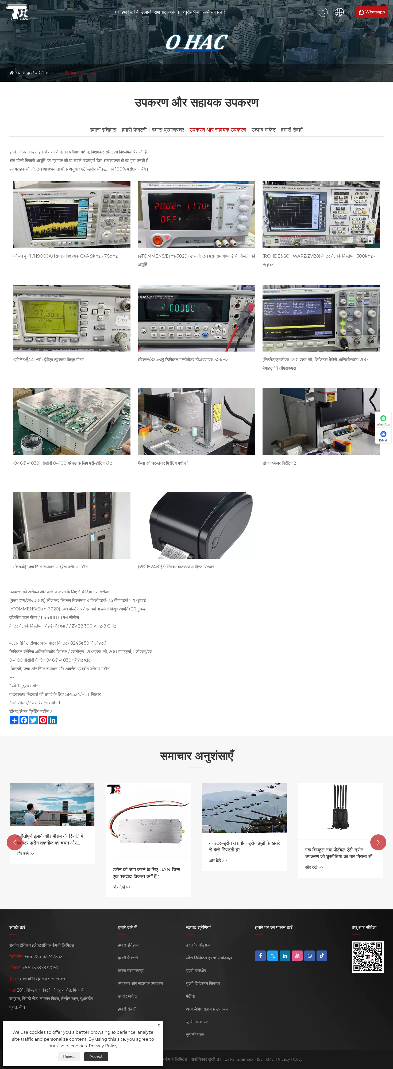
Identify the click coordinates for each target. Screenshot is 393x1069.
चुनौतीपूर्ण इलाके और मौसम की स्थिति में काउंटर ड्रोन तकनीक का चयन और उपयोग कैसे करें (50, 839)
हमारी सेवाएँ (292, 130)
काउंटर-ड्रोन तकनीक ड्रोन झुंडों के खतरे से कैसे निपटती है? (244, 846)
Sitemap (245, 1059)
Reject (69, 1056)
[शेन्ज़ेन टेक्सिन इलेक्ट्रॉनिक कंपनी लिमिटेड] (17, 12)
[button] (15, 842)
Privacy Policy (289, 1059)
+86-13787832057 (40, 967)
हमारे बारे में (130, 12)
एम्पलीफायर (195, 1034)
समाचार (160, 12)
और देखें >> (25, 853)
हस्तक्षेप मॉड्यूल (198, 945)
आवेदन (173, 12)
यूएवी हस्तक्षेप (196, 970)
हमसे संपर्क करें (213, 12)
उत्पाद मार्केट (264, 130)
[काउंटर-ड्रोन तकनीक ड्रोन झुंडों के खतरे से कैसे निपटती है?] (244, 808)
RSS (259, 1059)
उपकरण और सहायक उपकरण (72, 73)
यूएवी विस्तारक (197, 1021)
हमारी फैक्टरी (134, 130)
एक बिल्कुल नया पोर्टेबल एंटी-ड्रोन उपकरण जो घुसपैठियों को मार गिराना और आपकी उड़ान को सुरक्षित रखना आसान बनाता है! (340, 853)
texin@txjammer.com (41, 978)
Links (229, 1059)
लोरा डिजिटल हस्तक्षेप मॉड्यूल (209, 957)
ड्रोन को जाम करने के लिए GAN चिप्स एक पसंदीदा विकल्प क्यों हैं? (146, 873)
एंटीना (190, 996)
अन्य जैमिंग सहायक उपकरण (207, 1009)
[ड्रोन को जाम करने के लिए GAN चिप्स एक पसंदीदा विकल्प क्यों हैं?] (148, 821)
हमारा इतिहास (103, 130)
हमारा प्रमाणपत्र (168, 130)
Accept (96, 1056)
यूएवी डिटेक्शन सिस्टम (203, 983)
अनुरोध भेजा (191, 12)
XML (269, 1059)
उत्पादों (146, 12)
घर (117, 12)
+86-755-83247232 (43, 956)
